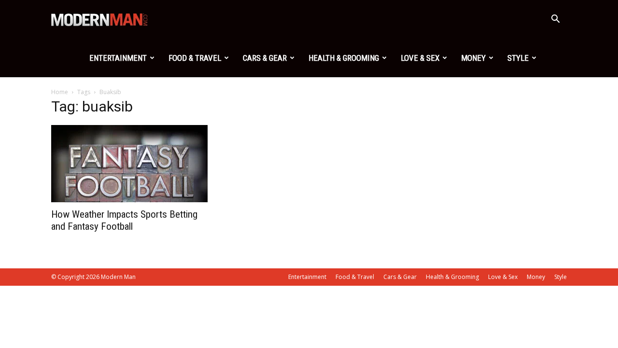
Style (518, 58)
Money (473, 58)
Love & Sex (420, 58)
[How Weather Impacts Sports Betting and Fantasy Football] (129, 163)
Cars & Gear (265, 58)
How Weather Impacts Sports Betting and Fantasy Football (124, 220)
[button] (555, 20)
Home (59, 92)
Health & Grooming (344, 58)
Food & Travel (195, 58)
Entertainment (118, 58)
